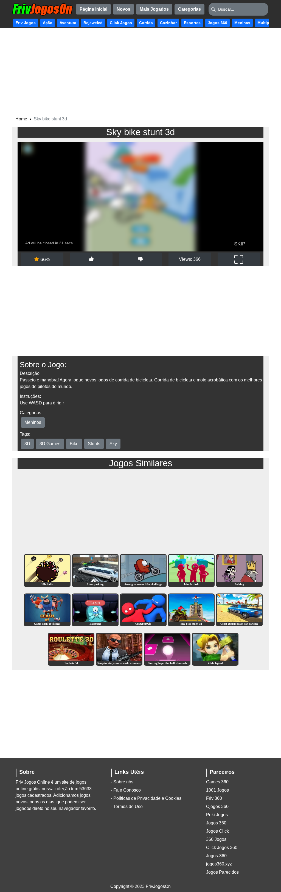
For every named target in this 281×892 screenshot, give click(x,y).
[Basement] (95, 609)
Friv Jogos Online (33, 782)
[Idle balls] (47, 570)
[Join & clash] (191, 570)
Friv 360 (214, 798)
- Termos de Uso (127, 806)
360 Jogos (216, 839)
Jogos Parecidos (222, 872)
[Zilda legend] (215, 649)
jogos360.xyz (219, 864)
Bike (74, 443)
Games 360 (217, 782)
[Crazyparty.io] (143, 609)
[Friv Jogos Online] (42, 9)
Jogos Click (217, 831)
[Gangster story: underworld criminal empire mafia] (119, 649)
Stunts (94, 443)
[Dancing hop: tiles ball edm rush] (167, 649)
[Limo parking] (95, 570)
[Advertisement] (140, 73)
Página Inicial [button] (93, 9)
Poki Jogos (217, 814)
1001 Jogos (217, 790)
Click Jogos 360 (221, 847)
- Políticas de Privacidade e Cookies (146, 798)
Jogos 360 (216, 823)
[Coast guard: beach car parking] (239, 609)
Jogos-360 (216, 855)
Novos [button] (123, 9)
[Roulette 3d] (71, 649)
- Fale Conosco (126, 790)
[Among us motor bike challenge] (143, 570)
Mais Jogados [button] (154, 9)
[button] (25, 23)
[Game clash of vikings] (47, 609)
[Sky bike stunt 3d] (191, 609)
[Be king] (239, 570)
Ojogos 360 (217, 806)
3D (27, 443)
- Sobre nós (122, 782)
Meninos (32, 422)
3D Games (50, 443)
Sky (113, 443)
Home (21, 119)
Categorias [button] (189, 9)
